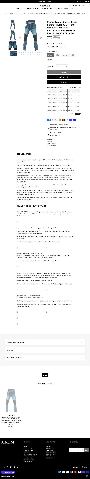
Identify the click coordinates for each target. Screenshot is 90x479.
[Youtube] (86, 1)
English (75, 467)
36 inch (50, 60)
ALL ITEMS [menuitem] (19, 9)
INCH (78, 113)
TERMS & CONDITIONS (30, 454)
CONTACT (26, 452)
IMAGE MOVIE (50, 448)
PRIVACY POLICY (28, 458)
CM (72, 113)
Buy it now (64, 82)
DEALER (48, 456)
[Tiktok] (88, 1)
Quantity (50, 66)
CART (25, 446)
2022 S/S (11, 13)
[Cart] (85, 5)
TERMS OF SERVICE (29, 456)
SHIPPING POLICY (29, 460)
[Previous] (20, 38)
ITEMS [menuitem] (39, 9)
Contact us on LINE (56, 135)
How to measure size (75, 87)
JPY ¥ (82, 5)
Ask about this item (56, 132)
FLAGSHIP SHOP (51, 454)
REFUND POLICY (28, 462)
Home (6, 13)
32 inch (65, 55)
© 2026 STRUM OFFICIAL (7, 476)
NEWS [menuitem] (46, 9)
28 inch (50, 55)
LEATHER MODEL (51, 452)
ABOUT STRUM (69, 9)
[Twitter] (82, 1)
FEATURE (58, 9)
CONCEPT (49, 446)
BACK (45, 375)
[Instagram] (80, 1)
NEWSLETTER (50, 458)
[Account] (73, 5)
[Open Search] (70, 5)
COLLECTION (50, 450)
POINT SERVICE (28, 450)
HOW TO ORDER (28, 448)
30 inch (58, 55)
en (76, 5)
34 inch (72, 55)
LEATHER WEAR (29, 9)
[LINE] (77, 1)
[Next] (41, 38)
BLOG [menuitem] (51, 9)
